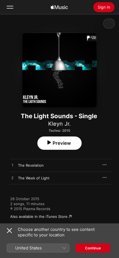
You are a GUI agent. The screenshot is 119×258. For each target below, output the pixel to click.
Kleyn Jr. (59, 123)
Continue (93, 248)
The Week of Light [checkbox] (34, 178)
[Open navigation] (10, 7)
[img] (59, 7)
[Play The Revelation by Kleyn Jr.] (12, 165)
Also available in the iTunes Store (39, 216)
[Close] (9, 230)
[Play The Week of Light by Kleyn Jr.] (12, 178)
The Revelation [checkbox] (31, 165)
